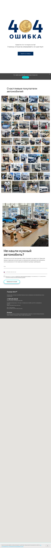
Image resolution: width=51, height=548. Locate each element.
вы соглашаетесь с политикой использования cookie (21, 545)
